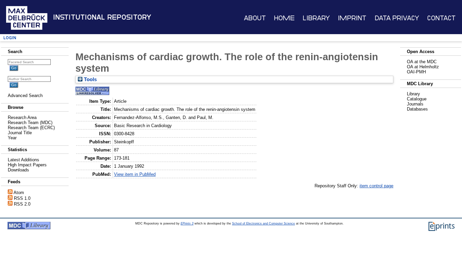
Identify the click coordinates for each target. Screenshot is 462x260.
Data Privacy (397, 18)
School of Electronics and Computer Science (263, 223)
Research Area (22, 117)
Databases (417, 109)
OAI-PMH (416, 71)
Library (316, 18)
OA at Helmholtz (423, 66)
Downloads (18, 169)
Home (284, 18)
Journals (415, 104)
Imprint (352, 18)
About (255, 18)
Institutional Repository (102, 17)
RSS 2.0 (22, 204)
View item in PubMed (135, 174)
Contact (441, 18)
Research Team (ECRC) (31, 127)
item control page (376, 185)
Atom (19, 192)
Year (12, 137)
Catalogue (416, 98)
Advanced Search (25, 95)
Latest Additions (23, 159)
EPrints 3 (187, 223)
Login (9, 38)
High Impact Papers (27, 164)
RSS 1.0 (22, 198)
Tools (90, 79)
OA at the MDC (422, 61)
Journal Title (20, 132)
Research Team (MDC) (30, 122)
